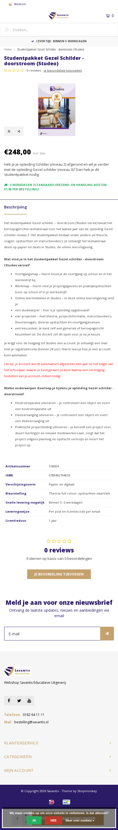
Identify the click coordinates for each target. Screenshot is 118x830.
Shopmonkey (87, 791)
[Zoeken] (8, 30)
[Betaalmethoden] (51, 802)
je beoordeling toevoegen (63, 70)
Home (8, 49)
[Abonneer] (107, 633)
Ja (34, 820)
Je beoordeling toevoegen (58, 574)
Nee (53, 820)
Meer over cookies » (80, 820)
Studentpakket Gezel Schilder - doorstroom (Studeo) (50, 49)
